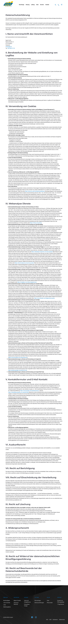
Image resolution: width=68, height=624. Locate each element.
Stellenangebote (7, 607)
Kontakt (47, 4)
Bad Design (21, 4)
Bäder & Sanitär (17, 600)
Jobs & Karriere (6, 602)
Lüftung (33, 4)
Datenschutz (62, 619)
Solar (37, 4)
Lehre (4, 604)
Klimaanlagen (38, 600)
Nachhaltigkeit (6, 600)
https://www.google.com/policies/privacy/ (29, 390)
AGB (50, 619)
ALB (47, 619)
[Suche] (55, 5)
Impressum (55, 619)
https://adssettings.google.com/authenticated (18, 392)
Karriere (42, 4)
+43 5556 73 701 (11, 48)
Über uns (5, 597)
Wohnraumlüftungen (39, 602)
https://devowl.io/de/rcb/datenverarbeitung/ (35, 191)
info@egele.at (9, 46)
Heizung (27, 4)
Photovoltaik (50, 602)
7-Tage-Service (60, 604)
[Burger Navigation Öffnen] (61, 4)
